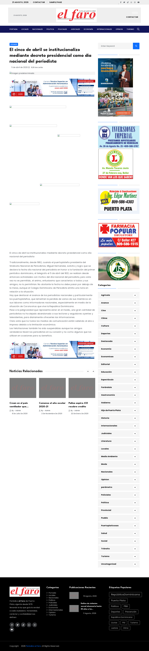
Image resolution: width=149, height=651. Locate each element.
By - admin (16, 410)
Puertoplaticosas (110, 525)
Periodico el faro (33, 646)
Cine (103, 310)
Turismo (130, 29)
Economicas (107, 356)
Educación (106, 372)
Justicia (114, 628)
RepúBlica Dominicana (121, 617)
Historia (105, 418)
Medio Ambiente (109, 456)
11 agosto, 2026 (89, 613)
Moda (104, 464)
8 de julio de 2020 (19, 413)
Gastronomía (108, 395)
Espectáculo (107, 379)
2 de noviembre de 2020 (51, 413)
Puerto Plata (118, 600)
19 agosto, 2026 (90, 596)
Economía (88, 29)
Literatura (106, 441)
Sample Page (55, 2)
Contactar (39, 2)
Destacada (106, 341)
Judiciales (75, 29)
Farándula (106, 387)
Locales (24, 29)
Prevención (130, 611)
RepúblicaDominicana (125, 594)
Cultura (105, 326)
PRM (126, 606)
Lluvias (114, 622)
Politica (50, 29)
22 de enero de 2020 (79, 413)
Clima (104, 318)
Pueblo (104, 518)
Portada (13, 29)
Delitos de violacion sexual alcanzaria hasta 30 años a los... (91, 606)
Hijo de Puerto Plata (111, 410)
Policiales (62, 29)
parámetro (106, 487)
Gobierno (105, 402)
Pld (123, 622)
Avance (105, 302)
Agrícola (105, 295)
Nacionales (37, 29)
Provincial (106, 510)
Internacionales (104, 29)
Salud (104, 533)
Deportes (105, 333)
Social (104, 541)
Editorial (105, 364)
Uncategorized (108, 564)
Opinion (119, 29)
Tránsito (105, 548)
